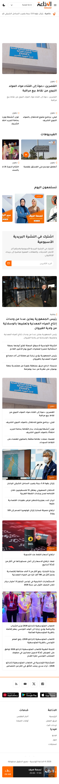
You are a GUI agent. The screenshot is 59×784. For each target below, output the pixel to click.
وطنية (52, 315)
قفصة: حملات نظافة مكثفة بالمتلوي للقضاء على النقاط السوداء (30, 441)
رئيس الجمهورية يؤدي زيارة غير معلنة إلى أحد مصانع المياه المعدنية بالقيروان (31, 357)
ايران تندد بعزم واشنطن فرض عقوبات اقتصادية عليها (31, 502)
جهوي (52, 82)
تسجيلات (52, 744)
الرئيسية (53, 717)
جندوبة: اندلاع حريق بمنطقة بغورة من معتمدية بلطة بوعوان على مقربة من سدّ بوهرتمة (31, 368)
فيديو (54, 736)
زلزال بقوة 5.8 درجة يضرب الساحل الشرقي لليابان (30, 484)
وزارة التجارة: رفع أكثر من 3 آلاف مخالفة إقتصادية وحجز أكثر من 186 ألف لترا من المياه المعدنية (30, 573)
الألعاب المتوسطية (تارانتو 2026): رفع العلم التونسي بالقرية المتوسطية (33, 641)
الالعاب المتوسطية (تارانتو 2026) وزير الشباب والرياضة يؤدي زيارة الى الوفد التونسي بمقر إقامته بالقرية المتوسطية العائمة (30, 629)
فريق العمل (51, 721)
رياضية (51, 620)
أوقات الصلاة (22, 721)
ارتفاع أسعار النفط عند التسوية (39, 555)
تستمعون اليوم (45, 187)
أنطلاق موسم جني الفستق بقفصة (40, 167)
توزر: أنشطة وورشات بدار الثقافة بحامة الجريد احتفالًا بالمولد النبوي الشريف (32, 431)
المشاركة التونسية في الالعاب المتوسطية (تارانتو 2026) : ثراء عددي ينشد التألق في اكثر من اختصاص (30, 664)
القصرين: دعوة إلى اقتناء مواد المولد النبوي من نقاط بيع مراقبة (33, 89)
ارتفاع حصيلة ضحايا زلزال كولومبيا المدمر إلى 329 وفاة (30, 512)
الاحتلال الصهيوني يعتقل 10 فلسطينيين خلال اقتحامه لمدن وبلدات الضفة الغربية (32, 492)
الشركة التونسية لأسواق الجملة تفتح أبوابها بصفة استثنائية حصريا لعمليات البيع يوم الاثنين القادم (32, 347)
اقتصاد (51, 549)
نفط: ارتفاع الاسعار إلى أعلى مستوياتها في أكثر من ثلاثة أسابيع (29, 563)
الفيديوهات (49, 134)
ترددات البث (52, 725)
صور (55, 740)
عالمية (51, 478)
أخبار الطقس (22, 717)
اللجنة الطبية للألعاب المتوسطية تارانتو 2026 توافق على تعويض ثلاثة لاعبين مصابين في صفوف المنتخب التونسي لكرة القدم (29, 653)
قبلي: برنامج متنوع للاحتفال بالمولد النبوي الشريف (40, 119)
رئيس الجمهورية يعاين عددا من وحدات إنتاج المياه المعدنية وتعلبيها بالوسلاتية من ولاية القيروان (30, 324)
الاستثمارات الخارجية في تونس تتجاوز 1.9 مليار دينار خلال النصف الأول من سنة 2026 (29, 583)
